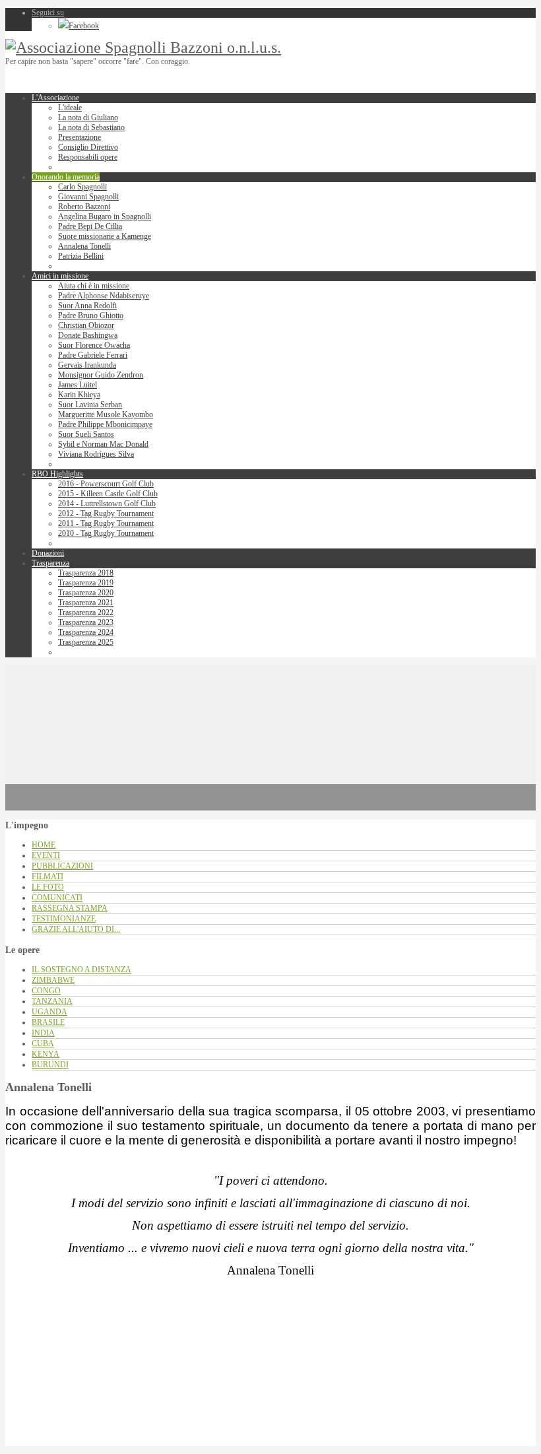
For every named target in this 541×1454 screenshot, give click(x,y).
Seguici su (48, 12)
